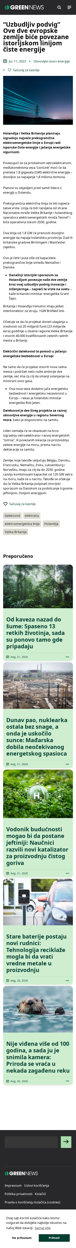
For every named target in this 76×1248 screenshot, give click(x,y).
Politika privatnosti (18, 1194)
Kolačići (40, 1194)
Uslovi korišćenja (36, 1185)
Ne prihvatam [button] (22, 1238)
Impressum (13, 1185)
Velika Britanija (16, 532)
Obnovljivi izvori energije (52, 61)
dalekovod (12, 515)
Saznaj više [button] (43, 1228)
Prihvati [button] (54, 1238)
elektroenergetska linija (22, 524)
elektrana (32, 515)
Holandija (51, 524)
